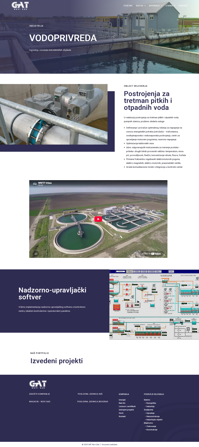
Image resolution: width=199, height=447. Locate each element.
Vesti (121, 413)
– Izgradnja (149, 413)
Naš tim (122, 403)
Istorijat (122, 400)
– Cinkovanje (150, 426)
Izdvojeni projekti (126, 410)
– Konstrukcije (150, 430)
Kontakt (122, 416)
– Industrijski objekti (153, 420)
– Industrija (149, 406)
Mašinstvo (148, 423)
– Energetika (150, 403)
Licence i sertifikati (127, 406)
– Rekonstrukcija (151, 416)
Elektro (147, 400)
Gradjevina (148, 410)
